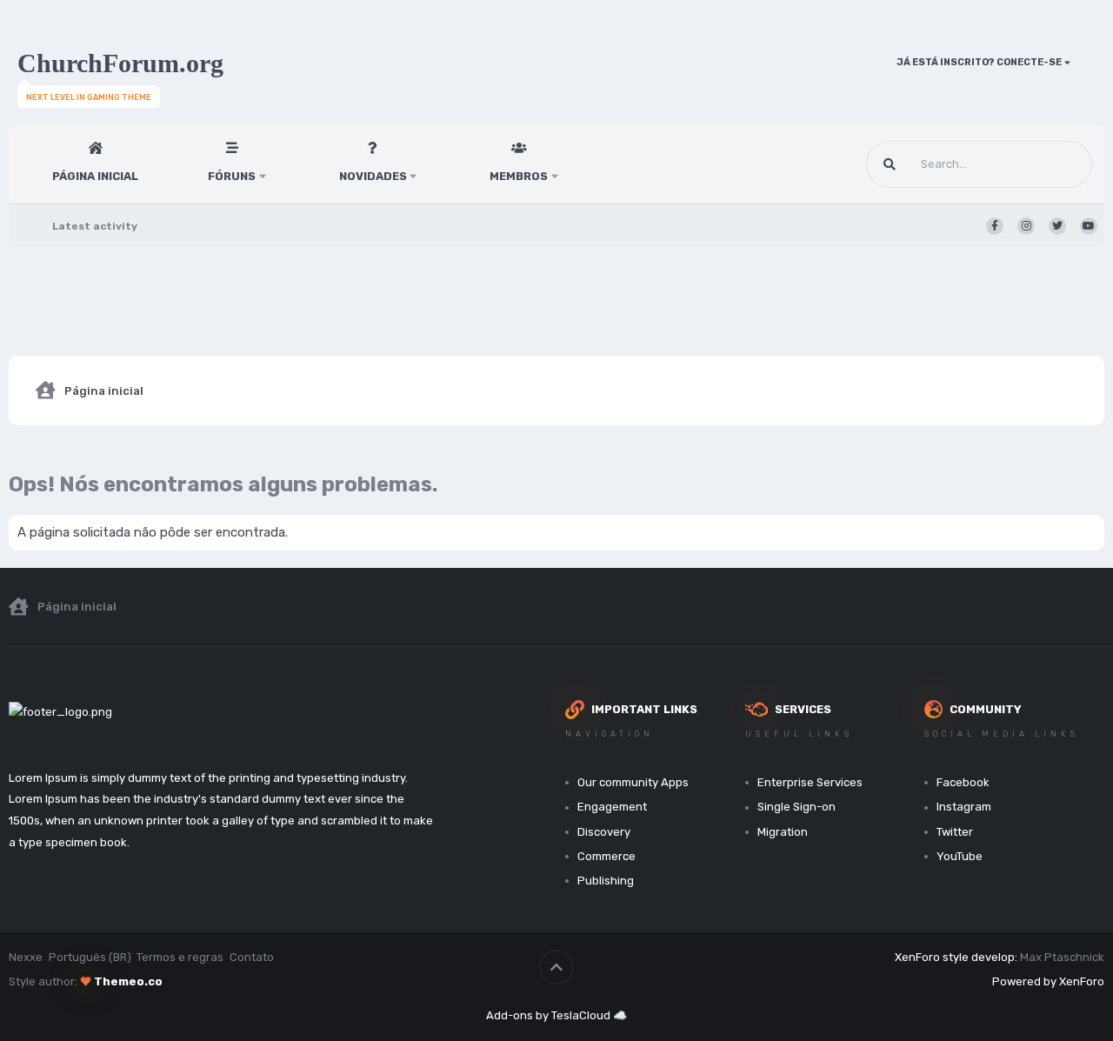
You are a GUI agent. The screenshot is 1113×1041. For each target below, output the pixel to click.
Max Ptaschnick (1062, 957)
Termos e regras (180, 957)
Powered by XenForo (1048, 981)
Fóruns (232, 176)
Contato (252, 957)
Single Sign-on (796, 806)
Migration (782, 831)
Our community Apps (633, 782)
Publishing (605, 880)
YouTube (959, 856)
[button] (263, 164)
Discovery (603, 831)
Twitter (954, 831)
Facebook (963, 782)
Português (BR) (90, 957)
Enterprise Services (810, 782)
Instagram (963, 806)
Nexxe (26, 957)
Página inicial (95, 176)
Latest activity (94, 226)
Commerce (606, 856)
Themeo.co (128, 981)
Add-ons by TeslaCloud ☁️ (556, 1015)
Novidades (373, 176)
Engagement (612, 806)
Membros (519, 176)
